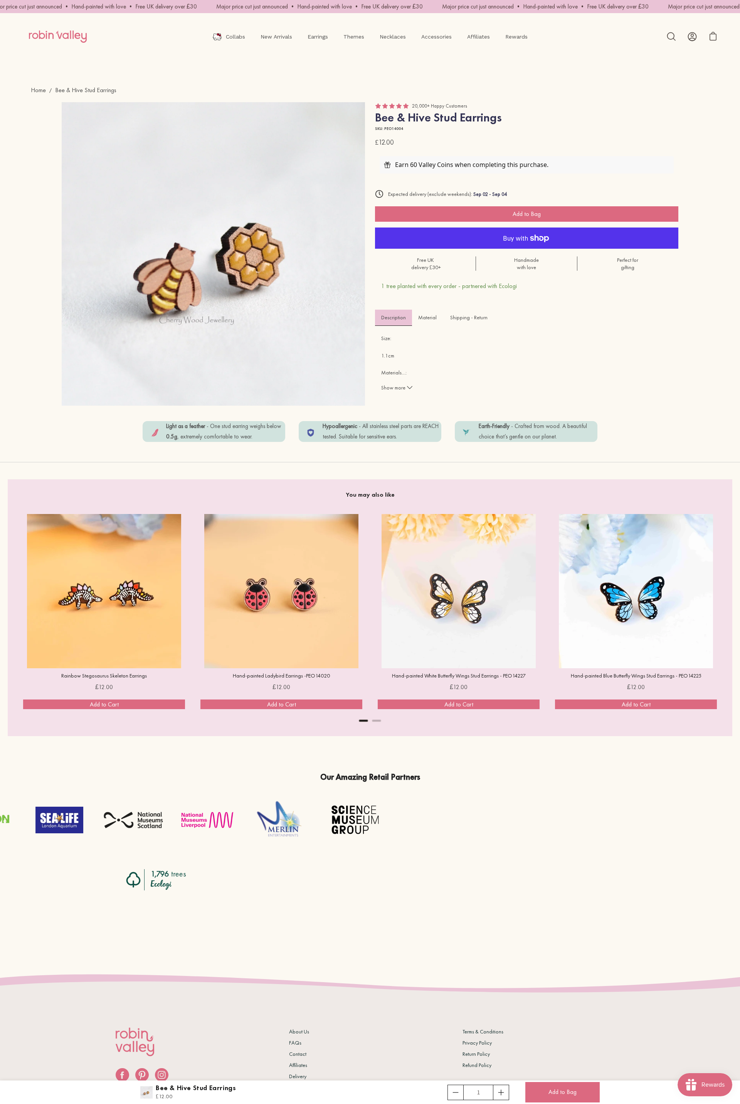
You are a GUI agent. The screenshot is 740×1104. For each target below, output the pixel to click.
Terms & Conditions (482, 1031)
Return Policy (476, 1053)
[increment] (501, 1092)
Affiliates (298, 1065)
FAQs (295, 1042)
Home (38, 90)
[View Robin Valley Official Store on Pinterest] (142, 1075)
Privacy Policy (477, 1042)
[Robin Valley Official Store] (57, 36)
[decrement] (455, 1092)
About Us (299, 1031)
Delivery (297, 1076)
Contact (297, 1053)
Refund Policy (476, 1065)
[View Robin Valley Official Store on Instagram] (161, 1075)
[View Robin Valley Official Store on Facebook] (122, 1075)
